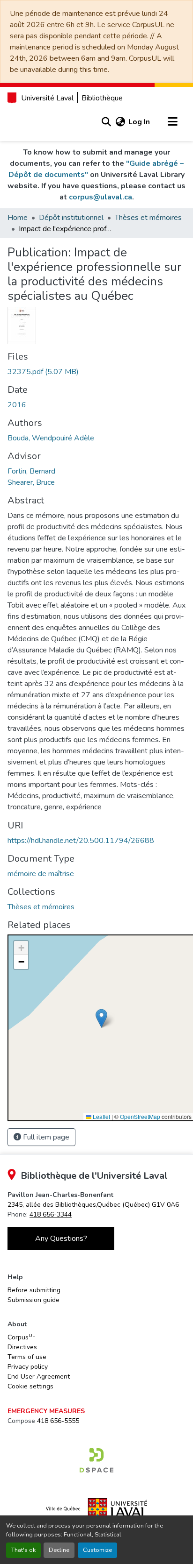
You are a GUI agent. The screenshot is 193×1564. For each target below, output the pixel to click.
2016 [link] (16, 405)
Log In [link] (139, 122)
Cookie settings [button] (30, 1386)
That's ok (23, 1550)
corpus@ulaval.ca (100, 197)
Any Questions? (61, 1238)
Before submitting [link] (33, 1290)
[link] (96, 371)
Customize (97, 1550)
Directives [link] (22, 1347)
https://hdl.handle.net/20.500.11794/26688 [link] (80, 840)
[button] (106, 121)
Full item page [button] (45, 1137)
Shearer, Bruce (31, 482)
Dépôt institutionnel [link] (71, 217)
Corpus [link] (21, 1337)
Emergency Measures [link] (46, 1411)
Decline (59, 1550)
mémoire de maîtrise (40, 874)
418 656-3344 (51, 1214)
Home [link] (17, 217)
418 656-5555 (58, 1420)
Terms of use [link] (26, 1356)
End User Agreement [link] (38, 1376)
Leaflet (100, 1116)
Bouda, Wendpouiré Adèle (50, 438)
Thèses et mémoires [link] (148, 217)
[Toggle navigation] (172, 122)
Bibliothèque (102, 98)
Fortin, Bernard (31, 471)
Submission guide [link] (33, 1299)
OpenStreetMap (140, 1116)
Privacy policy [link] (27, 1366)
